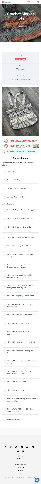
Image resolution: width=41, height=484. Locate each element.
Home (20, 456)
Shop (20, 462)
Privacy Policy (32, 477)
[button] (28, 2)
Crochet (21, 27)
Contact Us (20, 467)
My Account (20, 459)
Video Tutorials (20, 464)
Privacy (20, 470)
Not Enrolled (20, 59)
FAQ (20, 473)
